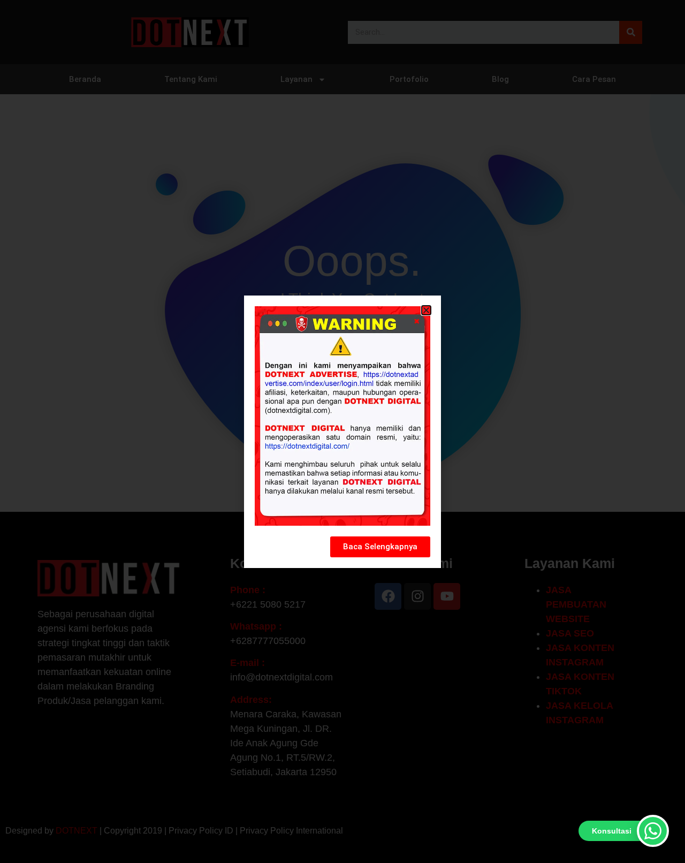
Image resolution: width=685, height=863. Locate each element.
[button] (426, 310)
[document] (342, 431)
